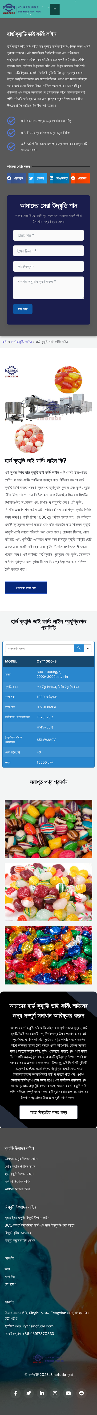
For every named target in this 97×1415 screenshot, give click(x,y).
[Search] (79, 648)
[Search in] (88, 648)
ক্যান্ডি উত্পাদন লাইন (19, 1148)
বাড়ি (4, 342)
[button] (16, 178)
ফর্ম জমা (23, 309)
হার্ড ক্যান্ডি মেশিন (21, 342)
